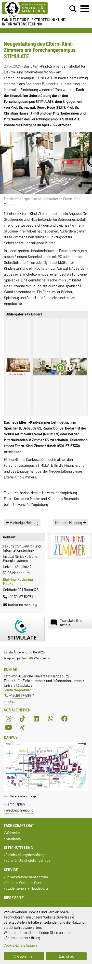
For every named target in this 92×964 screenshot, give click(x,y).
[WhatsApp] (50, 718)
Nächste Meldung (69, 523)
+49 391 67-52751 (20, 597)
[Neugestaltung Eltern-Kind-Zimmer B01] (18, 366)
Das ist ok (66, 956)
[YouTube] (8, 727)
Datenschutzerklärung (22, 938)
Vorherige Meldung (24, 523)
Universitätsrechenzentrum (26, 877)
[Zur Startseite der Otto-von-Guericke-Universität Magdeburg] (28, 10)
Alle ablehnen (23, 956)
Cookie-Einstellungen (20, 945)
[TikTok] (22, 718)
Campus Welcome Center (25, 882)
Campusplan (15, 804)
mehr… (10, 701)
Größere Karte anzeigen (21, 796)
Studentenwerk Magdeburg (26, 888)
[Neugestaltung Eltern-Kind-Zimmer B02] (46, 366)
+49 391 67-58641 (21, 695)
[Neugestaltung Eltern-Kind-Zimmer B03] (74, 366)
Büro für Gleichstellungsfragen (29, 860)
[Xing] (22, 727)
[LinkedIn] (36, 718)
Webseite (12, 833)
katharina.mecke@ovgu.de (29, 605)
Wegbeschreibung (19, 810)
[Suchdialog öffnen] (73, 9)
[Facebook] (64, 718)
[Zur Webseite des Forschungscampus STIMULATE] (22, 629)
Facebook (13, 838)
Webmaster (42, 658)
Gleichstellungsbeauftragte (26, 855)
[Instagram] (8, 718)
